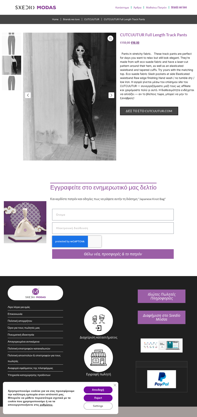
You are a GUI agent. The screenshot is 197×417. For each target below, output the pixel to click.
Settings (98, 406)
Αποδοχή (98, 390)
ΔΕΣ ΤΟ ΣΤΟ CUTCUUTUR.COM (149, 111)
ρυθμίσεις (46, 405)
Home (55, 19)
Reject (98, 398)
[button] (28, 95)
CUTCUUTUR (91, 19)
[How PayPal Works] (161, 387)
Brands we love (71, 19)
